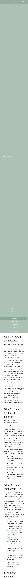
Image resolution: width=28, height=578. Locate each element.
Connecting (14, 321)
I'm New (14, 308)
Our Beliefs (14, 318)
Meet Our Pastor (14, 315)
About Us (14, 311)
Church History (14, 328)
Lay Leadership (14, 324)
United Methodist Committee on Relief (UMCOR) (14, 530)
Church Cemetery (13, 331)
